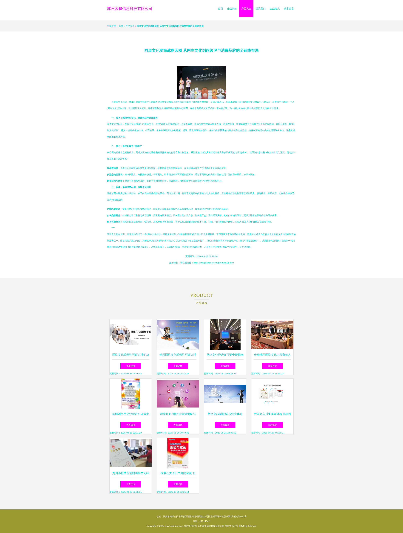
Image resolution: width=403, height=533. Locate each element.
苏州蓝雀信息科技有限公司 (129, 8)
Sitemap (252, 526)
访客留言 (289, 8)
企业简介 (232, 8)
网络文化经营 (190, 526)
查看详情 (130, 366)
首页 (220, 8)
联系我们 (260, 8)
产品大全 (246, 8)
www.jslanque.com (174, 526)
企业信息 (275, 8)
